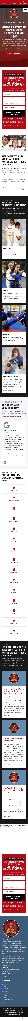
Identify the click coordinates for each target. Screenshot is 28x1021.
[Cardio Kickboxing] (14, 370)
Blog (5, 986)
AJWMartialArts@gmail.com (9, 973)
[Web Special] (23, 2)
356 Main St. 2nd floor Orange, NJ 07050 (11, 969)
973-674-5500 (6, 971)
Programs (4, 991)
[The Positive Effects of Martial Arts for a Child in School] (14, 777)
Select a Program (14, 53)
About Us (4, 984)
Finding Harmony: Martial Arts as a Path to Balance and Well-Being (14, 691)
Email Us (8, 6)
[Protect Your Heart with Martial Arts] (14, 728)
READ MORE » (7, 715)
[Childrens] (14, 239)
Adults (5, 997)
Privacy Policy (8, 1010)
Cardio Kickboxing (8, 999)
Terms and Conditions (17, 1010)
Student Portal (21, 6)
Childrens (6, 993)
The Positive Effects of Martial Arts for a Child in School (13, 790)
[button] (2, 988)
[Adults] (14, 325)
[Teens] (14, 282)
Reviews (4, 1002)
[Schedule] (14, 2)
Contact (6, 988)
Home (3, 982)
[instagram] (5, 976)
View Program (7, 257)
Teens (5, 995)
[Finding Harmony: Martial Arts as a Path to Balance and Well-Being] (14, 678)
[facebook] (2, 976)
